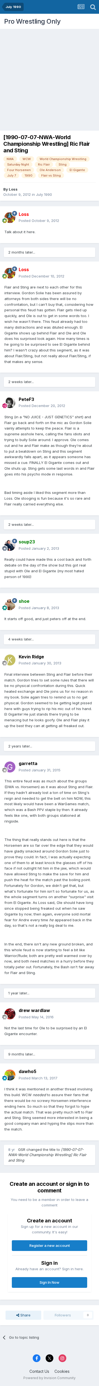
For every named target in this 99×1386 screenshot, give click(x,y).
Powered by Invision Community (49, 1378)
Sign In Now (49, 1282)
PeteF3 (26, 399)
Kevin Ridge (31, 656)
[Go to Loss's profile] (9, 217)
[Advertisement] (49, 78)
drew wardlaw (34, 1010)
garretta (28, 763)
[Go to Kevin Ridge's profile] (9, 660)
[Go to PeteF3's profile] (9, 402)
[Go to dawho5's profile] (9, 1074)
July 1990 (44, 194)
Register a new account (49, 1245)
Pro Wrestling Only (32, 21)
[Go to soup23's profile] (9, 545)
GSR (21, 1149)
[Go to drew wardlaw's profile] (9, 1013)
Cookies (62, 1371)
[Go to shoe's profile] (9, 604)
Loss (13, 189)
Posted (39, 220)
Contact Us (39, 1371)
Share (25, 1315)
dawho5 (27, 1071)
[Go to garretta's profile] (9, 766)
